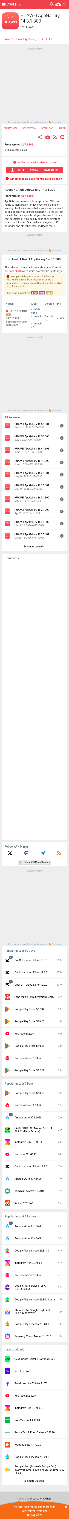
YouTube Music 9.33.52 (28, 1058)
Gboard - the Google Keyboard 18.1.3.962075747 (32, 1312)
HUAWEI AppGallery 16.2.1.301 (32, 473)
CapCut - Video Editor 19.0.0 (31, 984)
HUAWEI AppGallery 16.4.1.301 (32, 448)
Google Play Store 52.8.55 (29, 1045)
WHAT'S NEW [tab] (10, 128)
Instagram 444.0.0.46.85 (28, 1262)
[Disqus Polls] (34, 607)
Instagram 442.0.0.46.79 (28, 1142)
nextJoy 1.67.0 (23, 1371)
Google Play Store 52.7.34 (29, 1009)
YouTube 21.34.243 (25, 1154)
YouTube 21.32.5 (24, 1033)
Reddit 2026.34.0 (24, 1203)
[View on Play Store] (47, 137)
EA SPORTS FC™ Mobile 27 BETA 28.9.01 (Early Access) (33, 1130)
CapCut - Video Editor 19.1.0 (31, 972)
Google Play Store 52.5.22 (29, 1070)
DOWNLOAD (47, 128)
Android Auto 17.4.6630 (28, 1178)
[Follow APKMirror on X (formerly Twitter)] (10, 854)
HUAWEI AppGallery (26, 39)
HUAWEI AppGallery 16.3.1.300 (32, 497)
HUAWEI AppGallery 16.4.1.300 (32, 460)
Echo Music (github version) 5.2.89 (34, 997)
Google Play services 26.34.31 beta (35, 1299)
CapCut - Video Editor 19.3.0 (31, 1166)
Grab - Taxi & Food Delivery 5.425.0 (35, 1432)
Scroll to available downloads (37, 170)
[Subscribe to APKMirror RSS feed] (59, 854)
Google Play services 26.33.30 (32, 1250)
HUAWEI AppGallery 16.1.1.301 (32, 534)
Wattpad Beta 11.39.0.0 (28, 1444)
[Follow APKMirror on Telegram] (43, 854)
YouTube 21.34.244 (25, 1395)
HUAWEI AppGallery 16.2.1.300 (32, 509)
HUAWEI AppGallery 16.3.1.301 (32, 485)
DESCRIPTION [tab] (29, 128)
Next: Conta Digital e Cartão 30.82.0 (35, 1359)
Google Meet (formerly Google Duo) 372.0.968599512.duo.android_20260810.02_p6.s (39, 1469)
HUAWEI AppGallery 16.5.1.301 (32, 424)
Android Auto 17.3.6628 (28, 1117)
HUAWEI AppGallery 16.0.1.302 (32, 522)
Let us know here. (42, 1498)
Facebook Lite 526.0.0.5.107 (31, 1383)
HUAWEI (30, 27)
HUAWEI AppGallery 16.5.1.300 (32, 436)
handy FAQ (15, 271)
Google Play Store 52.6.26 (29, 1021)
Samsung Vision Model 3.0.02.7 (33, 1336)
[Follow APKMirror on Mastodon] (26, 854)
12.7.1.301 (27, 144)
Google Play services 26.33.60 (32, 1324)
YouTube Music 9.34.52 (28, 1275)
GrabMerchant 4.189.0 (27, 1420)
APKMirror (14, 4)
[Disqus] (34, 699)
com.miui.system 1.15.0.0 (29, 1191)
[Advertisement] (34, 85)
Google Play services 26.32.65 (32, 1457)
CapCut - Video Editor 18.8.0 (31, 960)
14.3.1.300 (15, 311)
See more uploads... (34, 546)
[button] (40, 137)
